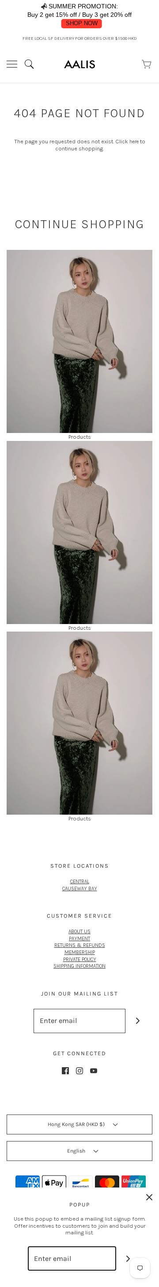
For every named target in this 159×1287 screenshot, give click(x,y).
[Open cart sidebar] (147, 64)
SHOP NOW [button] (82, 23)
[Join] (137, 1021)
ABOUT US (79, 931)
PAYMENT (79, 938)
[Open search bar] (32, 64)
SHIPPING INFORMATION (79, 966)
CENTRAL (79, 881)
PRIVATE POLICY (79, 959)
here (134, 141)
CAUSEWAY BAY (79, 888)
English (77, 1151)
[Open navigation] (12, 64)
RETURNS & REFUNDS (79, 945)
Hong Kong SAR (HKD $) (77, 1124)
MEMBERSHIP (79, 952)
